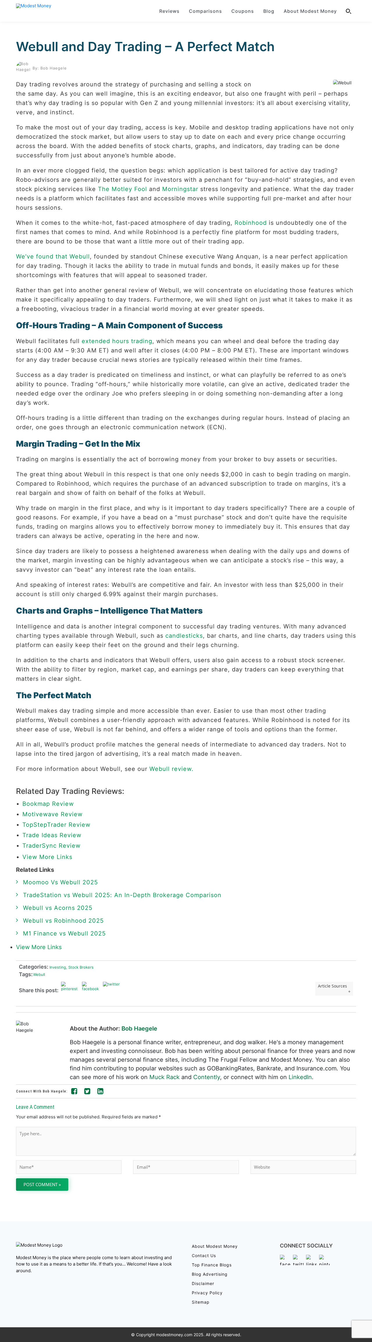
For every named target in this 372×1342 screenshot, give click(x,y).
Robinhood (251, 222)
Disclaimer (203, 1283)
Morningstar (180, 189)
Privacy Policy (207, 1292)
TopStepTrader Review (56, 824)
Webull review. (171, 768)
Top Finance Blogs (212, 1264)
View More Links (48, 856)
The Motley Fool (122, 189)
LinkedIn (300, 1077)
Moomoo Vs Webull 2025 (60, 882)
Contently (206, 1077)
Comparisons (205, 11)
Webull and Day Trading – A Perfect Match (145, 46)
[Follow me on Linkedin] (100, 1092)
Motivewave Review (52, 814)
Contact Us (204, 1255)
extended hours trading (117, 341)
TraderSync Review (51, 845)
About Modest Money (310, 11)
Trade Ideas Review (51, 835)
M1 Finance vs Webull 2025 (64, 933)
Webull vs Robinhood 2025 (63, 920)
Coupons (242, 11)
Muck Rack (164, 1077)
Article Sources (332, 986)
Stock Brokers (80, 967)
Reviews (169, 11)
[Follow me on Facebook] (74, 1092)
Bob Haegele (139, 1028)
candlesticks (184, 635)
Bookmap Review (48, 803)
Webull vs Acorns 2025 (57, 907)
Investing (57, 967)
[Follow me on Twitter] (87, 1092)
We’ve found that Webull (53, 256)
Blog (268, 11)
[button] (349, 11)
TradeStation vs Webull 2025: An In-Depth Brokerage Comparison (122, 895)
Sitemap (201, 1302)
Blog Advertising (210, 1274)
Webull (39, 974)
